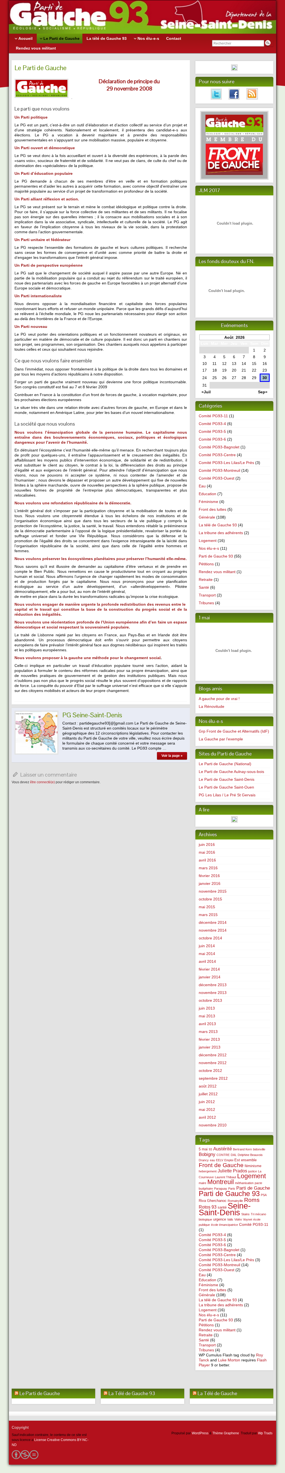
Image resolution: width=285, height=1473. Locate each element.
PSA (264, 1195)
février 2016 (209, 875)
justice (252, 1171)
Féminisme (208, 501)
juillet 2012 (208, 1094)
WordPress (200, 1433)
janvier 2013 (209, 1047)
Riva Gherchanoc (213, 1201)
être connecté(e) (42, 782)
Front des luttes (212, 509)
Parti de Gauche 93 (216, 556)
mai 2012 (207, 1109)
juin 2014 (207, 946)
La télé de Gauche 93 (218, 525)
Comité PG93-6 (212, 439)
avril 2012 (207, 1117)
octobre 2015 (210, 899)
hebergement (208, 1171)
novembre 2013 (213, 992)
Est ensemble (245, 1160)
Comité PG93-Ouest (216, 478)
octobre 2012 (210, 1070)
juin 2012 (207, 1101)
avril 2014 (207, 961)
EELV (219, 1160)
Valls (230, 1219)
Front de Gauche (221, 1165)
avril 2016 (207, 860)
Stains (245, 1214)
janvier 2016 (209, 883)
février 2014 (209, 969)
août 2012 (208, 1086)
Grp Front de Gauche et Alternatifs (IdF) (234, 731)
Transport (207, 595)
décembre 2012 (213, 1055)
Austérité (222, 1149)
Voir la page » (172, 756)
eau (212, 1160)
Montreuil (220, 1182)
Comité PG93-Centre (217, 455)
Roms (252, 1200)
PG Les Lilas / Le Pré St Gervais (227, 795)
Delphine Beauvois (250, 1155)
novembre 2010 (213, 1125)
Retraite (206, 579)
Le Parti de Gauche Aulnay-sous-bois (231, 771)
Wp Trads (265, 1433)
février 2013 (209, 1039)
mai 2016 (207, 852)
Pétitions (206, 564)
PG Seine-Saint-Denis (92, 715)
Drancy (204, 1160)
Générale (207, 517)
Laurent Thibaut (225, 1177)
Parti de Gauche (253, 1188)
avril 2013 (207, 1024)
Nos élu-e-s (209, 548)
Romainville (235, 1200)
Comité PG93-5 (212, 431)
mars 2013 (208, 1031)
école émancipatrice (224, 1224)
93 (210, 1149)
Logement (208, 540)
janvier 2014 (209, 977)
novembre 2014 (213, 930)
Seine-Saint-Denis (225, 1209)
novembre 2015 (213, 891)
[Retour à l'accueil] (142, 17)
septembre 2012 (213, 1078)
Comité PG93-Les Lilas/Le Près (226, 462)
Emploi (228, 1160)
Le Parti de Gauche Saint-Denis (226, 779)
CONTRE (223, 1155)
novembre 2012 (213, 1062)
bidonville (259, 1149)
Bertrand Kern (242, 1149)
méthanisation (244, 1183)
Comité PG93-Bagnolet (219, 447)
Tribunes (206, 603)
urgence (219, 1219)
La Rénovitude (211, 706)
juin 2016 (207, 844)
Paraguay (220, 1188)
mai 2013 (207, 1016)
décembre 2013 (213, 985)
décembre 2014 (213, 922)
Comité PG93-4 (212, 423)
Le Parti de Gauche (39, 1393)
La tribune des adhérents (221, 533)
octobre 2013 (210, 1000)
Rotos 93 (208, 1207)
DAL (234, 1155)
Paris (231, 1188)
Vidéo (238, 1219)
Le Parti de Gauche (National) (225, 764)
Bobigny (207, 1154)
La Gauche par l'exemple (221, 739)
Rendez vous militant (217, 571)
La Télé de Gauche (217, 1393)
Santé (204, 587)
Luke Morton (229, 1360)
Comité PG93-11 (213, 416)
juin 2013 (207, 1008)
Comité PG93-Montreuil (219, 470)
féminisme (253, 1166)
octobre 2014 (210, 938)
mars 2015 (208, 914)
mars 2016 (208, 868)
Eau (202, 486)
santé (222, 1207)
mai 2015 (207, 907)
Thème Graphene (225, 1433)
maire (202, 1183)
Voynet (247, 1219)
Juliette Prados (232, 1170)
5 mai (203, 1149)
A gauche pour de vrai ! (219, 698)
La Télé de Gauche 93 (132, 1393)
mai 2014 (207, 953)
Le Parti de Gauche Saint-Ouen (226, 787)
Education (207, 494)
